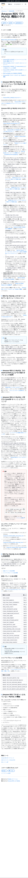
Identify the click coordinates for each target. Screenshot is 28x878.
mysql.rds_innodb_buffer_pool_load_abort (16, 547)
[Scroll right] (22, 4)
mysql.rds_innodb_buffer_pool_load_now (13, 542)
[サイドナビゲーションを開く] (2, 8)
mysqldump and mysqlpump (11, 154)
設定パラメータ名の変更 (9, 571)
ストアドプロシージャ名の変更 (10, 572)
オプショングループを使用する (17, 390)
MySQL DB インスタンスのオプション (14, 387)
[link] (19, 11)
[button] (6, 30)
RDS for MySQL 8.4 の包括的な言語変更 (12, 73)
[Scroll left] (7, 4)
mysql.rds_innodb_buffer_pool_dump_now (13, 535)
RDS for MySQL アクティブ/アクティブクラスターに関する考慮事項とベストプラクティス (16, 252)
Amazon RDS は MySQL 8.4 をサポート (12, 97)
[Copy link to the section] (1, 82)
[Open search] (25, 4)
